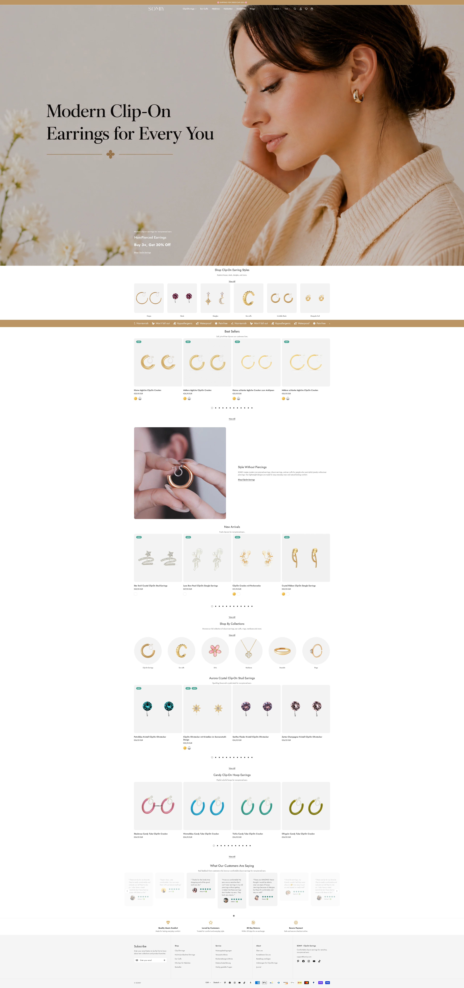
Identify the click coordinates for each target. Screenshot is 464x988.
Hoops (149, 316)
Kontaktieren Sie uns (263, 954)
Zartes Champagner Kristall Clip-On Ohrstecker (302, 736)
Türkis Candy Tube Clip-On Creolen (248, 833)
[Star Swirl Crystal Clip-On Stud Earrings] (158, 558)
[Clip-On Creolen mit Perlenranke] (257, 558)
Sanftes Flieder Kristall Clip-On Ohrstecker (251, 736)
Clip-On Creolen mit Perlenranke (247, 585)
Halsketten (228, 8)
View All (232, 281)
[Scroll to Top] (459, 975)
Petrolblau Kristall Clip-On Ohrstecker (150, 736)
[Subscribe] (164, 960)
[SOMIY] (156, 9)
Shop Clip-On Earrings (142, 252)
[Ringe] (316, 651)
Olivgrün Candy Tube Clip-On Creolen (298, 833)
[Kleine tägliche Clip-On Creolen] (158, 362)
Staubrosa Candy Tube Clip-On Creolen (151, 833)
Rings (316, 668)
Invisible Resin (281, 316)
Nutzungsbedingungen (224, 950)
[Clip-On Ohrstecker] (182, 298)
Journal (258, 967)
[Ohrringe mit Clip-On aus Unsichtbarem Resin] (282, 298)
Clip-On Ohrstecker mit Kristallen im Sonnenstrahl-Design (204, 738)
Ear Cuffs (204, 8)
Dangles (215, 316)
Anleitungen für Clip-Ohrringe (266, 963)
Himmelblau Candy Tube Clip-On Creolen (201, 833)
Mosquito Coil (315, 316)
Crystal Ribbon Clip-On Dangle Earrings (299, 585)
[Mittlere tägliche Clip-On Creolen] (207, 362)
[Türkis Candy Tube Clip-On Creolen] (257, 806)
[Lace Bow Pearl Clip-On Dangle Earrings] (207, 558)
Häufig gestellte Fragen (224, 967)
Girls (215, 668)
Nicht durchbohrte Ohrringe (185, 954)
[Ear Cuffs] (248, 298)
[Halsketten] (249, 651)
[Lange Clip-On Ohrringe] (215, 298)
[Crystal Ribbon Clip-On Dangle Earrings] (306, 558)
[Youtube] (314, 961)
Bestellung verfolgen (263, 959)
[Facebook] (303, 961)
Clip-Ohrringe (188, 8)
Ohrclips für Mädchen (182, 963)
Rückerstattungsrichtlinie (224, 959)
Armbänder (241, 8)
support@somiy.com (304, 957)
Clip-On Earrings (148, 668)
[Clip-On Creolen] (149, 298)
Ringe (252, 8)
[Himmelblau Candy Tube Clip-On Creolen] (207, 806)
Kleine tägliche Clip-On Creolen (147, 390)
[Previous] (126, 362)
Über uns (259, 950)
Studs (182, 316)
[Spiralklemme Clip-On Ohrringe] (315, 298)
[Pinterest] (298, 961)
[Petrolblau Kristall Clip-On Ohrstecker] (158, 709)
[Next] (337, 362)
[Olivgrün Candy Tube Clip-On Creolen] (306, 806)
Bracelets (282, 668)
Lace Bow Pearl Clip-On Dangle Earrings (200, 585)
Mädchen (216, 8)
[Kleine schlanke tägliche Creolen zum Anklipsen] (257, 362)
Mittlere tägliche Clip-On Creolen (197, 390)
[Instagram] (309, 961)
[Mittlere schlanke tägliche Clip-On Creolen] (306, 362)
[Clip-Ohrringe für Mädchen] (215, 651)
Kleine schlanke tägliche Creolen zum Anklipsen (253, 390)
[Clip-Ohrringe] (148, 651)
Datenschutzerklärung (223, 963)
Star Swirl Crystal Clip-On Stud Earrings (150, 585)
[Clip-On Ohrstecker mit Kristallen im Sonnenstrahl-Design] (207, 709)
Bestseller (178, 967)
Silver (139, 398)
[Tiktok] (319, 961)
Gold (135, 398)
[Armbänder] (282, 651)
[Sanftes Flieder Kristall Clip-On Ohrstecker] (257, 709)
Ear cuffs (248, 316)
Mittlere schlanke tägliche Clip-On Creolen (300, 390)
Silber (135, 594)
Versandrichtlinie (222, 954)
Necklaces (249, 668)
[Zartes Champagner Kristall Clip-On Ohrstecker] (306, 709)
